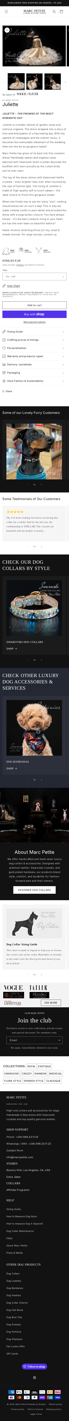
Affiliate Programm (18, 1189)
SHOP (9, 648)
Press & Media (14, 1252)
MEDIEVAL (55, 1073)
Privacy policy (17, 1409)
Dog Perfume (13, 1331)
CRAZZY (27, 1073)
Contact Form (14, 1150)
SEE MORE (50, 1002)
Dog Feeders (13, 1295)
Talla (4, 270)
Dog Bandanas (14, 1288)
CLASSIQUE (53, 1080)
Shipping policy (53, 1409)
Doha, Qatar (13, 1176)
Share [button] (9, 391)
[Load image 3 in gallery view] (52, 81)
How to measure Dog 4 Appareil (24, 1223)
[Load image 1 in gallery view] (16, 81)
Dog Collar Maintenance (20, 1231)
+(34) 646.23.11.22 (27, 1136)
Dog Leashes (13, 1280)
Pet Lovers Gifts (15, 1346)
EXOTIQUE (44, 1066)
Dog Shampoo (14, 1339)
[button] (6, 11)
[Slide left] (3, 82)
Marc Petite (20, 1404)
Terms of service (35, 1409)
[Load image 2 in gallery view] (34, 81)
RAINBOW (40, 1073)
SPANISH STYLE (34, 1080)
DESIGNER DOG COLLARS (34, 889)
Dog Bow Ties (14, 1317)
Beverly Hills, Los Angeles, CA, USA (28, 1170)
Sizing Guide (13, 1209)
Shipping (20, 265)
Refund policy (55, 1404)
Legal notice (36, 1414)
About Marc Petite (16, 1245)
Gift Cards (12, 1353)
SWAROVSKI (11, 1073)
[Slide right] (65, 82)
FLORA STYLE (12, 1080)
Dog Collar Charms (17, 1302)
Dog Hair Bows (14, 1310)
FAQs (9, 1238)
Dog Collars (13, 1273)
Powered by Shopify (36, 1404)
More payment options (35, 322)
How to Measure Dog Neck (21, 1216)
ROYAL (32, 1066)
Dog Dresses (13, 1324)
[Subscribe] (58, 1040)
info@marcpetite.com (19, 1157)
